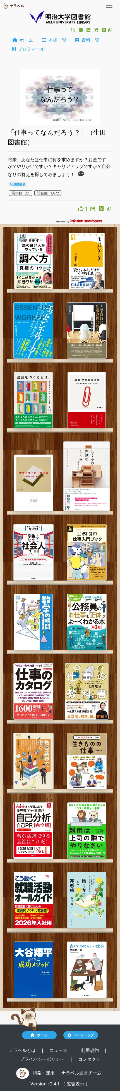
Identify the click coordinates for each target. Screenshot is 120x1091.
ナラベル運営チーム (81, 1073)
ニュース (58, 1050)
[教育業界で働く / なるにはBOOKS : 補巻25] (33, 761)
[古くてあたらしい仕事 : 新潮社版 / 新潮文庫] (86, 970)
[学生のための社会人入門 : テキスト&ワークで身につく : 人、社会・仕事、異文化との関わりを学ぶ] (33, 552)
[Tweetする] (104, 30)
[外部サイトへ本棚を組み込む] (97, 30)
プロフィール (30, 49)
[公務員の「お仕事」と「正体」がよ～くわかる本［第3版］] (86, 622)
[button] (73, 30)
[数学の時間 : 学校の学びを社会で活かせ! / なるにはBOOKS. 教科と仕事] (33, 622)
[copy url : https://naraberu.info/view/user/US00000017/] (110, 30)
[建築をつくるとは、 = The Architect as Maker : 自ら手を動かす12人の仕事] (33, 400)
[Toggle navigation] (109, 5)
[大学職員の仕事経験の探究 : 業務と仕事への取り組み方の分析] (86, 330)
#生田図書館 (17, 184)
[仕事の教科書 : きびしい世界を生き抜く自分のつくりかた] (86, 691)
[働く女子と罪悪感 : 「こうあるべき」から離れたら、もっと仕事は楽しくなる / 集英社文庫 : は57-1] (87, 900)
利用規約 (90, 1050)
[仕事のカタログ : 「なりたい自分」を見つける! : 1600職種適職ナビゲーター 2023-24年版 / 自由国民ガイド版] (33, 691)
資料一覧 (89, 40)
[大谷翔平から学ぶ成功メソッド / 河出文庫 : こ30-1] (33, 970)
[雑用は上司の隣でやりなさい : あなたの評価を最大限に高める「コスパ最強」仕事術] (87, 831)
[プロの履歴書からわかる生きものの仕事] (86, 761)
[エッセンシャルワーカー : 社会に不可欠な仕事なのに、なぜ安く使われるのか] (33, 330)
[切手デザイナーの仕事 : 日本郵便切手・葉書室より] (33, 483)
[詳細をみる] (81, 174)
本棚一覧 (56, 40)
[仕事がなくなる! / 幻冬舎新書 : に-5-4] (86, 261)
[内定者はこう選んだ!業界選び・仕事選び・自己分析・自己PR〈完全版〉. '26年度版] (33, 831)
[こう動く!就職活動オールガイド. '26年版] (33, 900)
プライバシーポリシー (43, 1059)
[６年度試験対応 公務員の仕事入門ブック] (86, 552)
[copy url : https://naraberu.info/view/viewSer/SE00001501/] (109, 209)
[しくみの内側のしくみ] (87, 476)
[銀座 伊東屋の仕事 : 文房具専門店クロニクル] (86, 400)
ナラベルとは (23, 1050)
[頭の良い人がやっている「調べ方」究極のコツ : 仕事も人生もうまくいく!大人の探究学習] (33, 261)
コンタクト (89, 1059)
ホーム (25, 40)
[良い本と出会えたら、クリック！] (81, 208)
